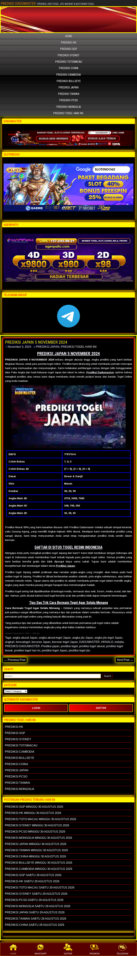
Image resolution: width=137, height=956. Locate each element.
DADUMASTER (89, 641)
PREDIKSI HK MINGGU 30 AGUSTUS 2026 (33, 812)
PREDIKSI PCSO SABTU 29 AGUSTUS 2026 (34, 899)
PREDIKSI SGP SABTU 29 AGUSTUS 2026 (33, 875)
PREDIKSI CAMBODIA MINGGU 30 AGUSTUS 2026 (38, 868)
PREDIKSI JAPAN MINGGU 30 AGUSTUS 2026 (35, 844)
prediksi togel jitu (79, 650)
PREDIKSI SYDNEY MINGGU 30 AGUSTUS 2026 (37, 825)
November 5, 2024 (19, 346)
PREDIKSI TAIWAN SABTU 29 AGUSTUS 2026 (35, 918)
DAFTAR (68, 953)
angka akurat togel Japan (55, 637)
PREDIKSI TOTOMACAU (68, 61)
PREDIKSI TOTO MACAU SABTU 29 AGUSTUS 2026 (39, 887)
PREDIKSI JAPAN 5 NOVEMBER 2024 (36, 342)
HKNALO (107, 641)
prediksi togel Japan (54, 650)
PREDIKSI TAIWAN (68, 94)
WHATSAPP (40, 953)
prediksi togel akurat (92, 646)
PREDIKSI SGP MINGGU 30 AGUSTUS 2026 (34, 806)
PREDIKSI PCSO (68, 100)
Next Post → (125, 659)
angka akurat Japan (24, 637)
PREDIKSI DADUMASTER (18, 3)
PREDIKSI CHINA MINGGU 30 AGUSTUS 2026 (35, 856)
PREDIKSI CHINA (68, 68)
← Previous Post (14, 659)
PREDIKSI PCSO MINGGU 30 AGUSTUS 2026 (35, 831)
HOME (13, 953)
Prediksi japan (50, 646)
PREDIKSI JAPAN (68, 87)
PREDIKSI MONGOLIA (68, 107)
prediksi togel (69, 646)
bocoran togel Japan (65, 641)
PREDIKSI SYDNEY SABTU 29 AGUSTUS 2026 (36, 893)
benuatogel (23, 641)
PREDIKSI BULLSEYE (69, 81)
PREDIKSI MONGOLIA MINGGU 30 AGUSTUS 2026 (38, 837)
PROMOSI (95, 953)
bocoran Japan (41, 641)
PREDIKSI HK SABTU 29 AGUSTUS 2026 (32, 881)
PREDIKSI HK (68, 42)
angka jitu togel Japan (108, 637)
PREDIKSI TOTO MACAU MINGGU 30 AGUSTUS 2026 (40, 819)
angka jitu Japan (82, 637)
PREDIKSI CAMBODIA (68, 74)
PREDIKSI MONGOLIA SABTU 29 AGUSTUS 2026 (37, 906)
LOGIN (36, 707)
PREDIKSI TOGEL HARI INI (68, 113)
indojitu (119, 641)
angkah (9, 641)
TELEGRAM (122, 953)
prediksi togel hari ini (27, 650)
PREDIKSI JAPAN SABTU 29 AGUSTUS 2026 (35, 912)
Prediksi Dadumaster (100, 372)
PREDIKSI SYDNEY (68, 55)
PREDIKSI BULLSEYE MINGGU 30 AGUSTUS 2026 (38, 862)
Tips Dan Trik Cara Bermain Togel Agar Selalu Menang (68, 602)
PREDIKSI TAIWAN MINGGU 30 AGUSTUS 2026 (36, 850)
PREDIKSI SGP (68, 49)
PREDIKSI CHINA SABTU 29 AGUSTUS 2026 (34, 924)
